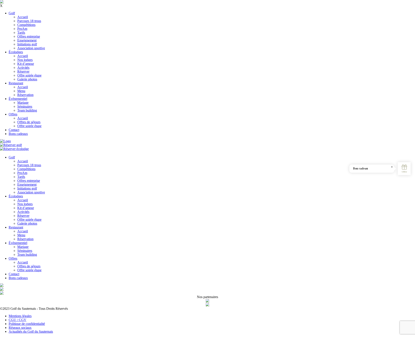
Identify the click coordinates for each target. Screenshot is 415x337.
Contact (14, 130)
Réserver (23, 71)
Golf (12, 13)
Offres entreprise (28, 36)
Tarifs (21, 32)
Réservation (25, 95)
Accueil (22, 17)
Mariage (23, 102)
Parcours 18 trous (29, 21)
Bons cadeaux (18, 134)
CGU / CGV (17, 320)
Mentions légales (20, 316)
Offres (13, 114)
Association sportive (31, 48)
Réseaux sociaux (20, 327)
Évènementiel (18, 99)
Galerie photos (27, 79)
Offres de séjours (28, 122)
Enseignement (27, 40)
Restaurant (16, 83)
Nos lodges (25, 60)
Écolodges (16, 52)
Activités (23, 67)
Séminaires (24, 106)
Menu (21, 91)
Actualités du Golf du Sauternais (31, 331)
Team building (27, 110)
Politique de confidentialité (27, 324)
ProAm (22, 28)
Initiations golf (27, 44)
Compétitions (26, 25)
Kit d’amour (25, 63)
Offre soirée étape (29, 75)
